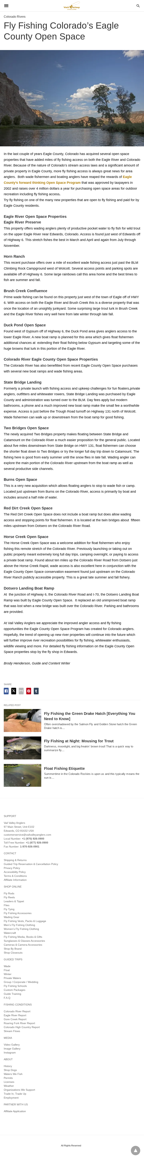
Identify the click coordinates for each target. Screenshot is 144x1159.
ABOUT (8, 1059)
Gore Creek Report (15, 1019)
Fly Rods (9, 893)
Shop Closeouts (13, 952)
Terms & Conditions (15, 875)
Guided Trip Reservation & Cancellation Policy (31, 864)
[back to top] (135, 1150)
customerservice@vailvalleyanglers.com (27, 834)
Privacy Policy (12, 867)
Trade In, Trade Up (15, 1093)
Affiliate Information (15, 879)
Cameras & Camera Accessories (23, 944)
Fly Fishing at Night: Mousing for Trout (79, 741)
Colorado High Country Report (22, 1027)
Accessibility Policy (15, 871)
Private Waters (12, 978)
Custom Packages (14, 989)
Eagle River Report (15, 1015)
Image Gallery (12, 1048)
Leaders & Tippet (14, 901)
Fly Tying (9, 909)
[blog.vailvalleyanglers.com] (72, 6)
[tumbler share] (36, 691)
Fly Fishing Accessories (18, 913)
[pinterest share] (28, 691)
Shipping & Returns (15, 860)
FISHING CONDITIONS (18, 1004)
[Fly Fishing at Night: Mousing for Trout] (22, 747)
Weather (9, 1085)
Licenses (9, 1081)
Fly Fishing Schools (15, 985)
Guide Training (12, 993)
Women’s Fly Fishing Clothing (21, 928)
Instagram (10, 1052)
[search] (138, 6)
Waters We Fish (13, 1073)
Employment (11, 1097)
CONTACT (10, 853)
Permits (8, 1077)
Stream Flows (12, 1031)
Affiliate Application (15, 1111)
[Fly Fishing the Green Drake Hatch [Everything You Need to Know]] (22, 720)
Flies (6, 905)
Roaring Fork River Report (19, 1023)
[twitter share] (13, 691)
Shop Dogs (10, 1070)
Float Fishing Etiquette (64, 768)
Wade (7, 966)
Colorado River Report (17, 1011)
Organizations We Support (19, 1089)
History (8, 1066)
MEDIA (8, 1037)
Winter (7, 974)
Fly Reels (9, 897)
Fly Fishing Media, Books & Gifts (23, 936)
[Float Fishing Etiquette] (22, 775)
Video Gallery (12, 1044)
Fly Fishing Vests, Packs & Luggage (25, 921)
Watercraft (10, 932)
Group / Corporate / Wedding (21, 981)
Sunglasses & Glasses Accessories (24, 940)
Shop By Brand (13, 948)
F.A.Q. (7, 997)
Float (7, 970)
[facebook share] (6, 691)
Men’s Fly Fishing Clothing (19, 924)
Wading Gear (11, 917)
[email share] (21, 691)
